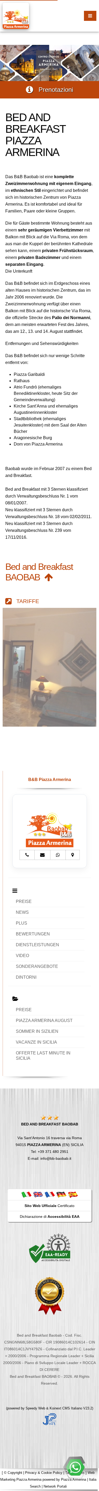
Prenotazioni (53, 89)
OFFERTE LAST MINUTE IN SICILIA (43, 1056)
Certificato (49, 1206)
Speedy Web (35, 1408)
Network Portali (55, 1486)
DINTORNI (26, 977)
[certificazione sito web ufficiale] (49, 1295)
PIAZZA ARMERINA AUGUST (44, 1020)
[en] (38, 1194)
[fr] (49, 1194)
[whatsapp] (75, 1467)
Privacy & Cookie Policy (43, 1473)
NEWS (22, 912)
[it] (26, 1194)
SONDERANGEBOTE (37, 966)
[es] (73, 1194)
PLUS (21, 923)
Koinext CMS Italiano (66, 1408)
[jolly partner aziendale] (50, 1419)
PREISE (24, 901)
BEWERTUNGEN (33, 934)
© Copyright (13, 1473)
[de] (61, 1194)
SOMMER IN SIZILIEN (37, 1031)
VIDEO (22, 955)
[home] (16, 15)
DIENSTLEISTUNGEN (37, 945)
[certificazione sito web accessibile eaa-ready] (49, 1248)
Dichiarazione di (49, 1216)
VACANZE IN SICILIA (36, 1042)
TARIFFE (25, 601)
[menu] (90, 16)
